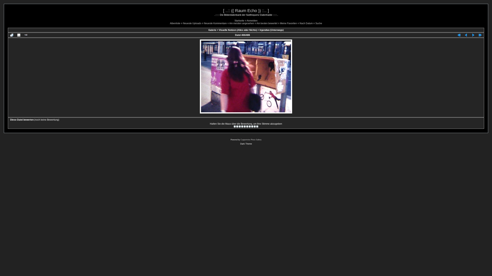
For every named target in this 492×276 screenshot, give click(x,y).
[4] (242, 126)
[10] (257, 126)
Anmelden (252, 20)
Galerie (212, 30)
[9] (254, 126)
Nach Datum (306, 23)
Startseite (239, 20)
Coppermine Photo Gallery (251, 140)
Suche (318, 23)
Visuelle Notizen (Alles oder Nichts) (238, 30)
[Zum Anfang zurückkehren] (458, 35)
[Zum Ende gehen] (480, 35)
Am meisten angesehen (241, 23)
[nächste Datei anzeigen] (473, 35)
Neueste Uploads (192, 23)
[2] (237, 126)
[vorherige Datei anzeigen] (466, 35)
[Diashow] (25, 35)
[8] (252, 126)
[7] (249, 126)
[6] (247, 126)
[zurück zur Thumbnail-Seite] (11, 35)
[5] (245, 126)
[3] (240, 126)
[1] (235, 126)
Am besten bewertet (267, 23)
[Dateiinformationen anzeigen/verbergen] (18, 35)
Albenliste (175, 23)
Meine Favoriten (288, 23)
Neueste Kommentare (215, 23)
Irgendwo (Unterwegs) (272, 30)
